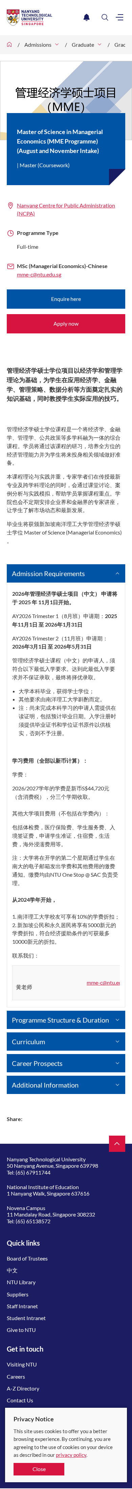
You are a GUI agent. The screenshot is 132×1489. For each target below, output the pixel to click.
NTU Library (21, 1282)
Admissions (37, 44)
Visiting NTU (22, 1364)
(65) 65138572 (33, 1221)
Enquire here (66, 298)
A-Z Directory (23, 1388)
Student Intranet (26, 1318)
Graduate (83, 44)
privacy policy (71, 1455)
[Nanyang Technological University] (44, 17)
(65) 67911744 (33, 1172)
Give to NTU (21, 1330)
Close (39, 1469)
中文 (12, 1270)
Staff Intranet (22, 1306)
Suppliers (17, 1294)
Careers (16, 1376)
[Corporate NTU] (9, 44)
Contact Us (20, 1400)
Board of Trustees (27, 1258)
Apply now (66, 323)
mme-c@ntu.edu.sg (39, 274)
